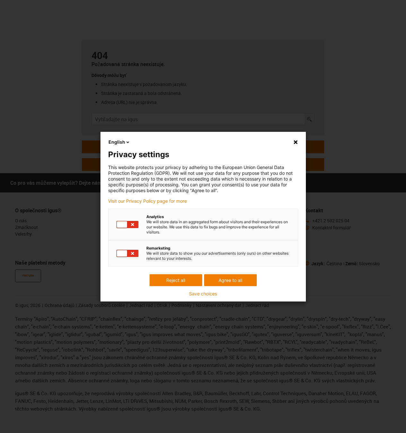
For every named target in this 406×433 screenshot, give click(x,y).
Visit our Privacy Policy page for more (147, 201)
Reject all (175, 280)
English (116, 142)
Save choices (203, 293)
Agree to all (230, 280)
